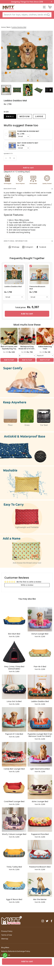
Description (10, 189)
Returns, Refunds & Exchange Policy (15, 951)
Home (3, 27)
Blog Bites (5, 947)
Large (39, 116)
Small (10, 116)
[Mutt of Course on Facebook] (51, 921)
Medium (25, 116)
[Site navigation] (44, 7)
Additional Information (16, 241)
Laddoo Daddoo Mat (13, 286)
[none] (6, 90)
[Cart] (50, 7)
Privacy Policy (6, 931)
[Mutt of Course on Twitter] (47, 921)
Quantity (8, 153)
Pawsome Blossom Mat (37, 287)
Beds (9, 27)
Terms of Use (6, 935)
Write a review (27, 585)
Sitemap (4, 939)
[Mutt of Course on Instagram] (42, 921)
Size (6, 112)
